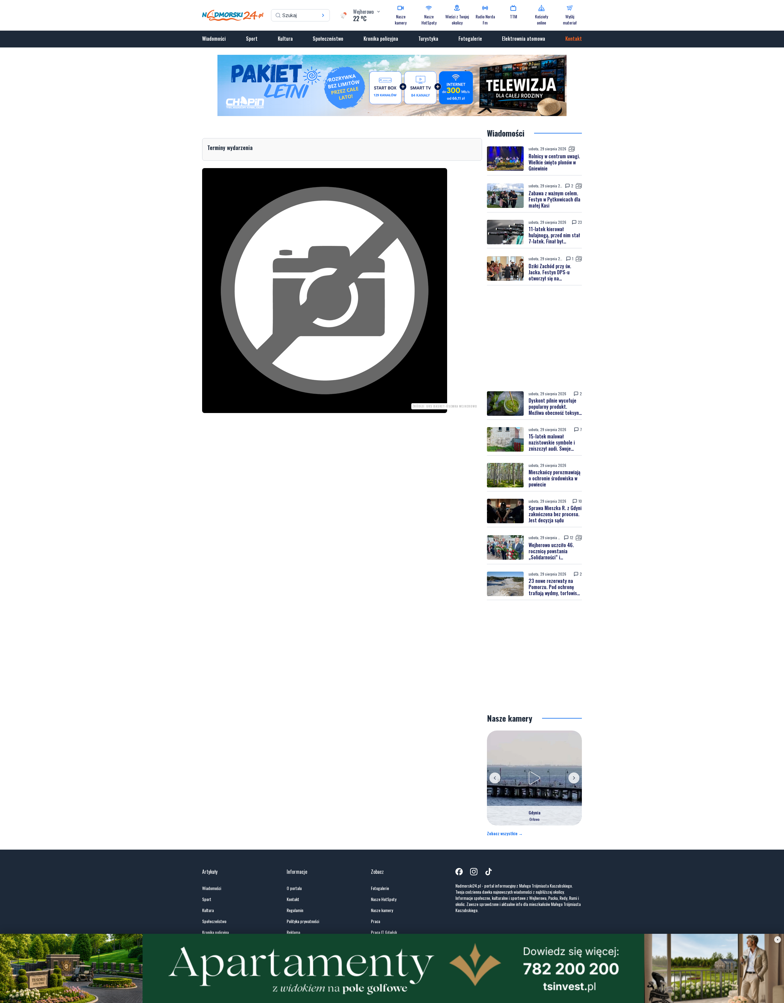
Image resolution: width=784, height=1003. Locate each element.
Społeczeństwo (328, 38)
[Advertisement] (534, 338)
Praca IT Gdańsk (384, 932)
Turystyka (428, 38)
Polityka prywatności (303, 921)
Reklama (293, 932)
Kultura (285, 38)
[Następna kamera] (573, 777)
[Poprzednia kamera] (494, 777)
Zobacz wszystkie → (505, 833)
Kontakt (573, 38)
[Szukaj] (323, 15)
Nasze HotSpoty (383, 899)
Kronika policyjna (381, 38)
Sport (252, 38)
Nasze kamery (382, 910)
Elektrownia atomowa (523, 38)
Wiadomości (214, 38)
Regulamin (295, 910)
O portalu (294, 888)
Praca (375, 921)
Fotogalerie (470, 38)
